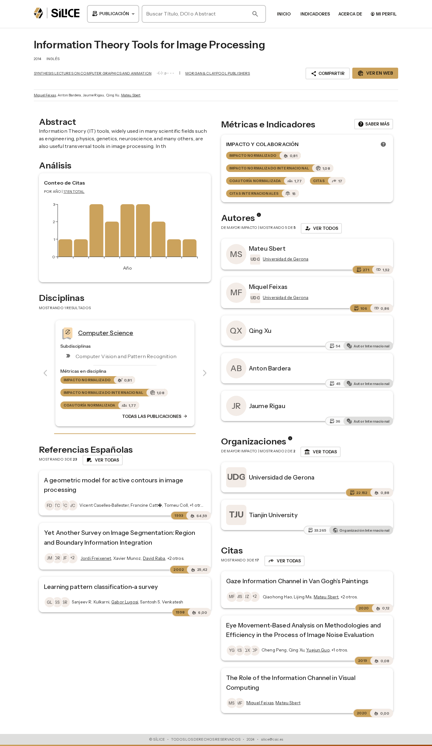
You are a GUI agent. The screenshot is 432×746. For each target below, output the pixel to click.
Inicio (284, 13)
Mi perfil (383, 13)
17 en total (74, 191)
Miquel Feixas (45, 95)
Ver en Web (375, 73)
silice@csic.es (272, 739)
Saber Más (374, 124)
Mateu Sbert (131, 95)
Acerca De (350, 13)
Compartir (327, 73)
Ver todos (321, 228)
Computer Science (105, 333)
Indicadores (315, 13)
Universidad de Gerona (281, 477)
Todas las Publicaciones (155, 416)
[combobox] (113, 14)
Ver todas (320, 452)
